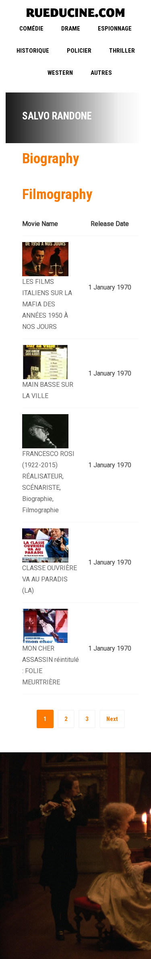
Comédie (31, 28)
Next (112, 719)
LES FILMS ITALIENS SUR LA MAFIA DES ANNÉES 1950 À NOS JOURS (47, 304)
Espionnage (115, 28)
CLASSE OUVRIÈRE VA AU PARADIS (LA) (49, 579)
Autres (101, 72)
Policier (79, 50)
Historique (33, 50)
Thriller (122, 50)
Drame (70, 28)
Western (60, 72)
